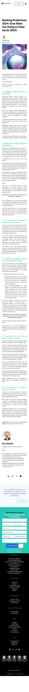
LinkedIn (16, 423)
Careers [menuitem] (14, 622)
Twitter (20, 423)
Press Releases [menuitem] (14, 632)
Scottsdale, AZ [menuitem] (14, 641)
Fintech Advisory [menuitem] (14, 563)
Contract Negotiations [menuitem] (14, 560)
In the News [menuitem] (14, 624)
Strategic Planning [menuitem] (14, 568)
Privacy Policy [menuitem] (10, 673)
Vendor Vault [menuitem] (14, 602)
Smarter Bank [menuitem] (14, 570)
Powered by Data (14, 595)
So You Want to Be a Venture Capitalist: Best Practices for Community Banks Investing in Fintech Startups (14, 316)
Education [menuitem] (14, 582)
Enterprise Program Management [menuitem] (14, 562)
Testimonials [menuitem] (14, 613)
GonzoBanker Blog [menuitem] (14, 585)
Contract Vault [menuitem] (14, 599)
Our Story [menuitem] (14, 629)
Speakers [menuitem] (14, 590)
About (14, 618)
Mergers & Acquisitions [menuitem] (14, 565)
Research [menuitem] (14, 588)
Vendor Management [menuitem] (14, 573)
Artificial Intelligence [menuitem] (14, 558)
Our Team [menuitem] (14, 630)
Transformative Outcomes (14, 608)
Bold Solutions (14, 555)
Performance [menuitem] (14, 566)
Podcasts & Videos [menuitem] (14, 587)
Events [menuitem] (14, 584)
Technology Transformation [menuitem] (14, 571)
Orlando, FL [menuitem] (14, 644)
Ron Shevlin (6, 40)
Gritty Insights (14, 578)
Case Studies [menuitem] (14, 611)
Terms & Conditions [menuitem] (19, 673)
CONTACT (19, 3)
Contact (14, 637)
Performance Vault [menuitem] (14, 601)
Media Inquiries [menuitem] (14, 625)
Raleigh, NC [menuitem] (14, 642)
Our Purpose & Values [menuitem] (14, 627)
